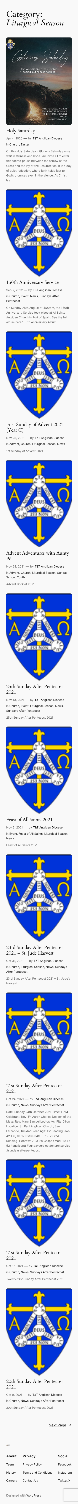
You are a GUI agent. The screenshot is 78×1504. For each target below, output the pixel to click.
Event (24, 296)
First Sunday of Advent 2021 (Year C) (34, 427)
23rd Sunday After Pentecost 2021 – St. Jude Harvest (34, 950)
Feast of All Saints (31, 833)
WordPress (33, 1495)
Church (14, 144)
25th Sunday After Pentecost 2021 (34, 689)
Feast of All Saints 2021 (29, 820)
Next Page (60, 1425)
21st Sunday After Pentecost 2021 (34, 1088)
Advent (14, 444)
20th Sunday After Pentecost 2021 (34, 1384)
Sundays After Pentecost (23, 710)
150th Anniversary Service (32, 282)
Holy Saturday (20, 131)
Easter (25, 144)
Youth (21, 577)
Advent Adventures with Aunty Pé (37, 556)
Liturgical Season (44, 444)
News (34, 296)
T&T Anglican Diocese (47, 138)
